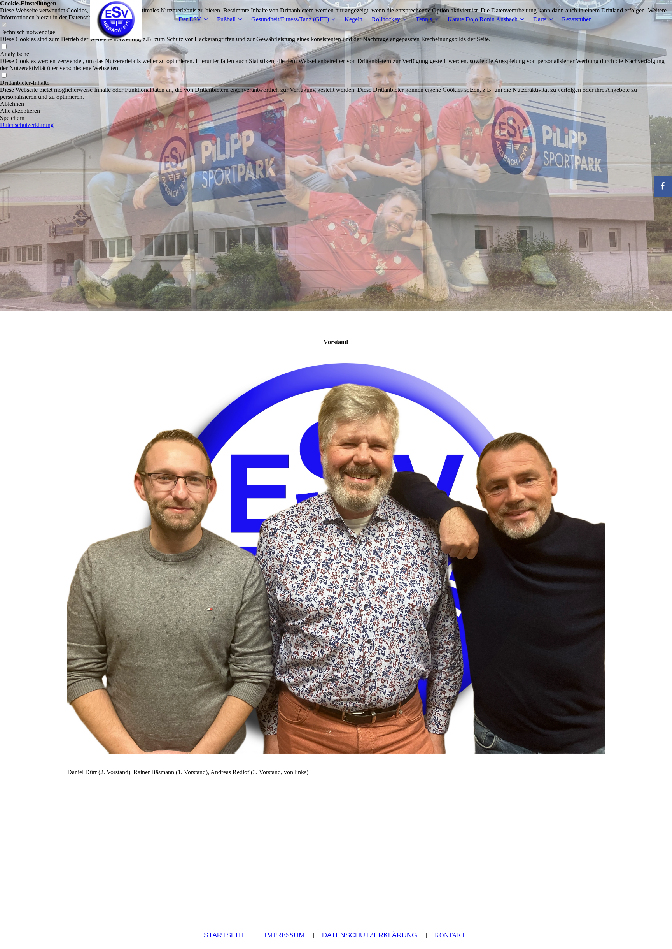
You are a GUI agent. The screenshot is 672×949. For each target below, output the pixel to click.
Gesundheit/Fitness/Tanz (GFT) (290, 19)
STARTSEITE (225, 935)
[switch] (4, 47)
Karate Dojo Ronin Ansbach (483, 19)
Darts (539, 19)
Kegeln (353, 19)
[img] (115, 19)
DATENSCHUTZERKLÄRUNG (369, 935)
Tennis (424, 19)
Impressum (284, 935)
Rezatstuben (577, 19)
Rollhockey (386, 19)
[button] (336, 103)
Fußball (226, 19)
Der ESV (189, 19)
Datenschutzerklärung (27, 124)
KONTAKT (450, 935)
